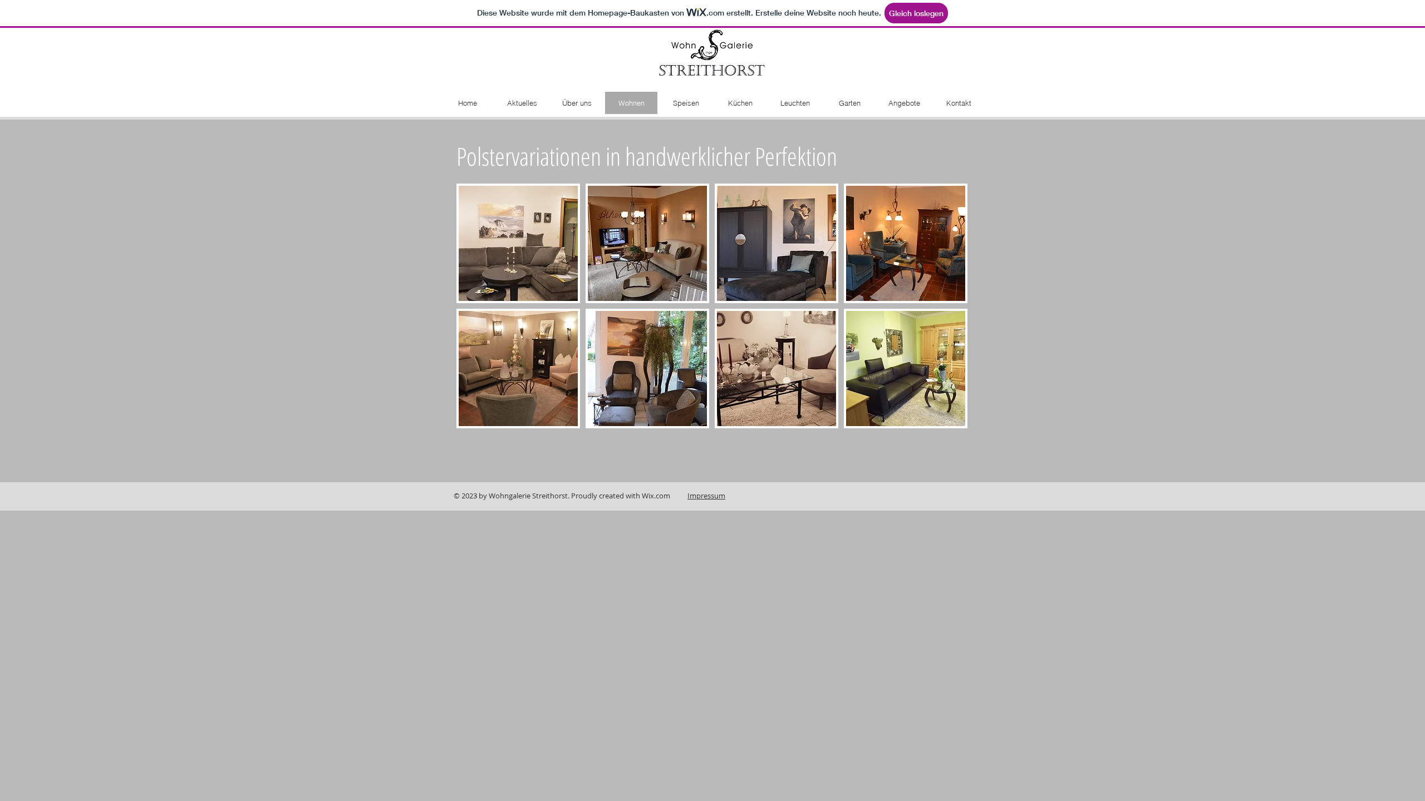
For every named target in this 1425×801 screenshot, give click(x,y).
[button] (518, 243)
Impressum (706, 496)
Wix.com (656, 496)
